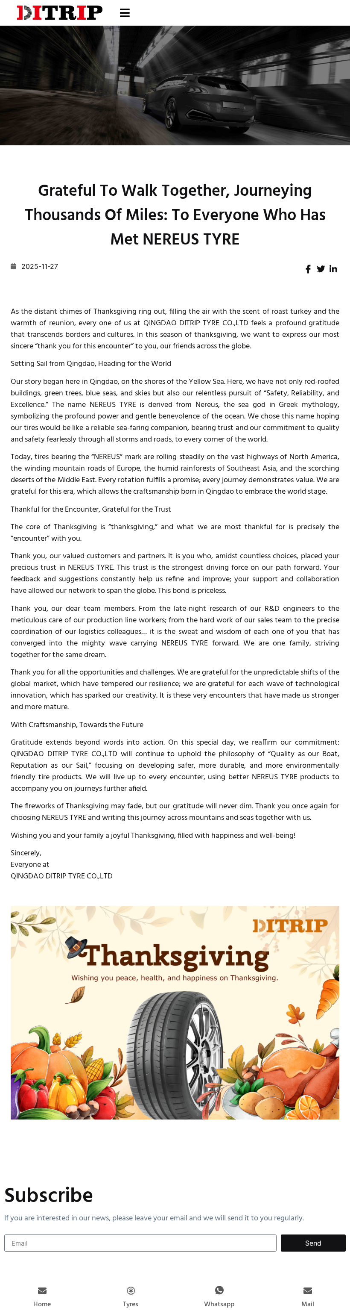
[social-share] (308, 268)
